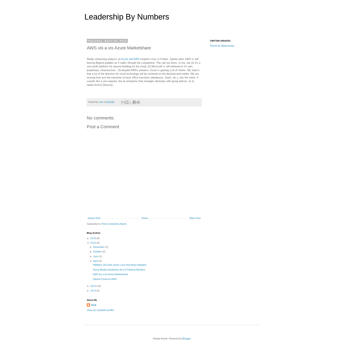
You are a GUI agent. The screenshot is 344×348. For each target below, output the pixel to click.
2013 (93, 290)
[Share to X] (131, 102)
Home (145, 218)
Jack (93, 305)
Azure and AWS (130, 59)
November (99, 247)
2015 (93, 242)
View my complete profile (100, 310)
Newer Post (94, 218)
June (96, 256)
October (97, 251)
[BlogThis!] (127, 102)
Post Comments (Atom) (114, 224)
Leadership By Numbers (126, 16)
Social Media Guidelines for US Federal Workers (119, 269)
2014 (93, 286)
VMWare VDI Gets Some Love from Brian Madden (120, 265)
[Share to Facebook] (134, 102)
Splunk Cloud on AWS (105, 279)
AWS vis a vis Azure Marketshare (110, 274)
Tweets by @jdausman (222, 45)
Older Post (194, 218)
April (96, 261)
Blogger (186, 338)
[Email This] (123, 102)
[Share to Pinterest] (138, 102)
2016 (93, 238)
